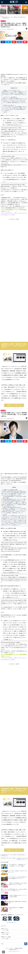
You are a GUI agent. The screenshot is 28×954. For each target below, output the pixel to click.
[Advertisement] (14, 59)
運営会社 (21, 948)
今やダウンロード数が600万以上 (10, 97)
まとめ (5, 112)
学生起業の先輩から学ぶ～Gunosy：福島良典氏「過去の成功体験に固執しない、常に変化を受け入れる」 (14, 855)
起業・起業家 (3, 410)
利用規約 (16, 948)
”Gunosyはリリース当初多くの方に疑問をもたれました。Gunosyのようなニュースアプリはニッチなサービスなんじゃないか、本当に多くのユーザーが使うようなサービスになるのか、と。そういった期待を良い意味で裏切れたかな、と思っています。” (14, 101)
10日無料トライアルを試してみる (14, 405)
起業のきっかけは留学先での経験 (10, 489)
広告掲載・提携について (14, 949)
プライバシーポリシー (9, 948)
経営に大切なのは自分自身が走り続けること (12, 507)
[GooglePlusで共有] (14, 42)
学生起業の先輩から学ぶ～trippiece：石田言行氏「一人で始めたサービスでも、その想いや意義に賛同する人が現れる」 (14, 859)
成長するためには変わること (9, 105)
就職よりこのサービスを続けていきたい (11, 90)
